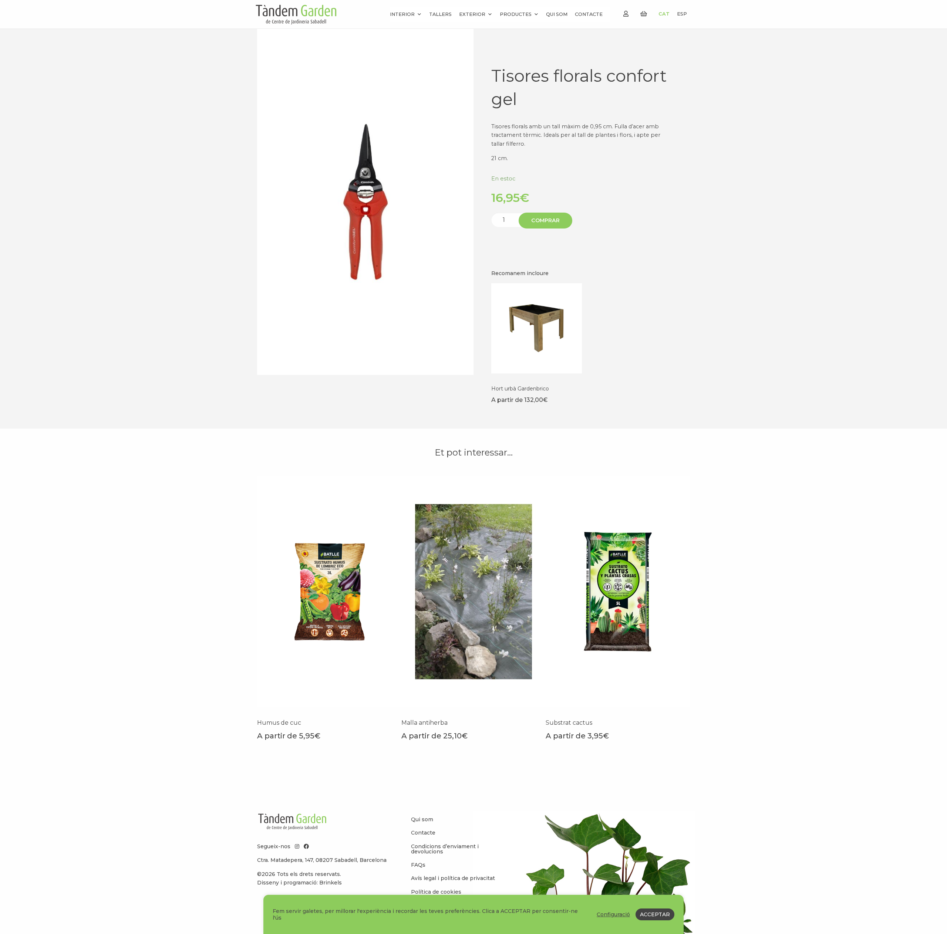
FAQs (418, 865)
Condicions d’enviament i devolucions (445, 849)
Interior (402, 14)
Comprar (545, 220)
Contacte (589, 14)
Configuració (613, 914)
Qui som (556, 14)
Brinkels (330, 882)
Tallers (440, 14)
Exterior (472, 14)
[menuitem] (455, 819)
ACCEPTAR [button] (655, 914)
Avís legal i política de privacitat (453, 878)
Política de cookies (436, 892)
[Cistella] (643, 14)
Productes (516, 14)
